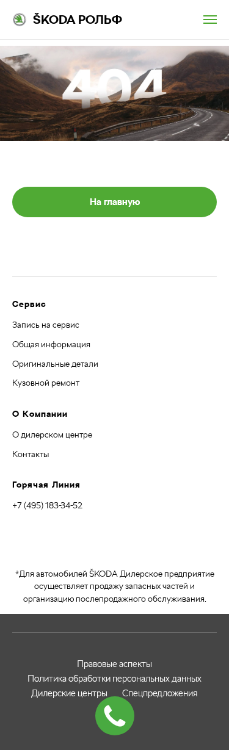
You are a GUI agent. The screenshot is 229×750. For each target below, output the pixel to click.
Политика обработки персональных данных (114, 678)
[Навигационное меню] (210, 19)
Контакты (30, 454)
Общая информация (51, 344)
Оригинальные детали (55, 364)
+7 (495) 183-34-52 (47, 505)
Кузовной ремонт (45, 383)
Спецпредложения (160, 693)
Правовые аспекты (114, 663)
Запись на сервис (45, 325)
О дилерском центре (52, 434)
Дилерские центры (69, 693)
